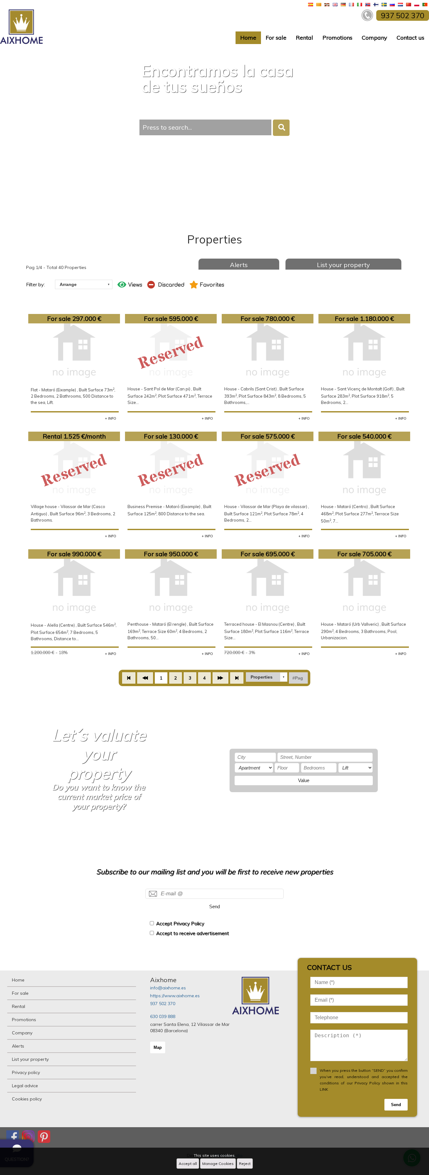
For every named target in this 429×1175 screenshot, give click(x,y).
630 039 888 (162, 1016)
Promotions (337, 37)
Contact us (410, 37)
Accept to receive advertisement (192, 933)
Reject (245, 1163)
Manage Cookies (218, 1163)
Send (214, 906)
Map (158, 1047)
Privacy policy (26, 1072)
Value (303, 780)
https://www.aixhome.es (175, 996)
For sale (276, 37)
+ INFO (110, 418)
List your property (343, 265)
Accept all (188, 1163)
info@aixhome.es (168, 988)
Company (374, 37)
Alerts (239, 265)
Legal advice (25, 1085)
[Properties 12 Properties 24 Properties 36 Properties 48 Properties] (266, 677)
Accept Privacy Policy (180, 923)
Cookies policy (27, 1099)
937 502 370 (162, 1003)
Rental (304, 37)
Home (248, 37)
